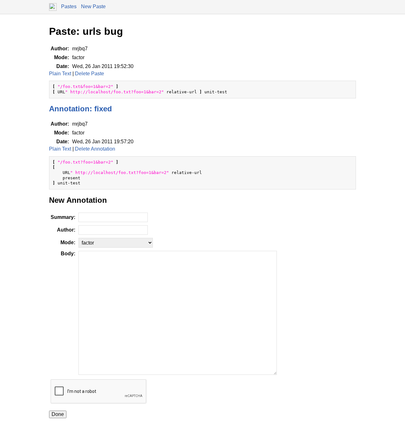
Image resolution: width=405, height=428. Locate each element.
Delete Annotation (95, 149)
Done (58, 414)
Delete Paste (89, 73)
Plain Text (60, 73)
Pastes (69, 6)
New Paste (93, 6)
